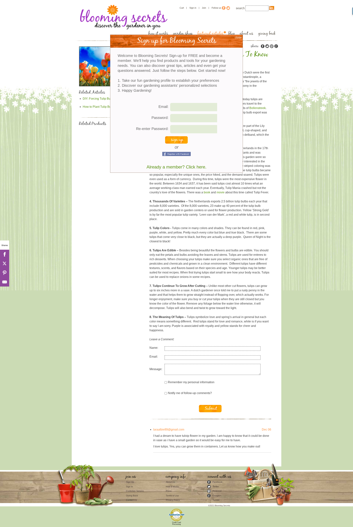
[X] (4, 263)
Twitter (216, 486)
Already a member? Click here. (176, 166)
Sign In (129, 486)
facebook (263, 46)
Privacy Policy (173, 500)
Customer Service (135, 491)
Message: (155, 369)
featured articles (210, 33)
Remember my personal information (191, 382)
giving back (267, 33)
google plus (276, 46)
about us (246, 33)
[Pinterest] (4, 272)
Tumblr (216, 500)
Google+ (217, 495)
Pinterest (217, 491)
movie (220, 192)
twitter (267, 46)
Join (204, 8)
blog (231, 33)
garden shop (182, 33)
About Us (170, 482)
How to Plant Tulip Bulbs (99, 106)
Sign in (192, 8)
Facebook (217, 482)
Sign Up (130, 482)
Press (169, 491)
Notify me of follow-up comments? (190, 393)
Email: (153, 356)
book (207, 192)
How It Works (172, 486)
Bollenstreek (257, 108)
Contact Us (131, 500)
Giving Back (132, 495)
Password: (160, 118)
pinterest (272, 46)
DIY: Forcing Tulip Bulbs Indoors (104, 98)
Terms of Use (172, 495)
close (238, 37)
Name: (153, 347)
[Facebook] (4, 254)
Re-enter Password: (152, 129)
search (240, 8)
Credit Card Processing (176, 523)
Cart (182, 8)
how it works (158, 33)
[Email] (4, 282)
